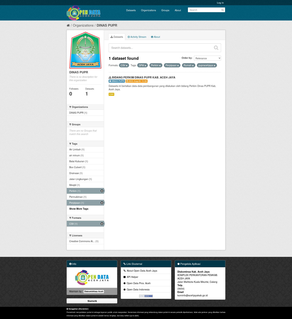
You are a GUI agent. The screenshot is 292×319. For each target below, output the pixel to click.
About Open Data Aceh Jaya (141, 270)
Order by (187, 57)
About (178, 10)
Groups (165, 10)
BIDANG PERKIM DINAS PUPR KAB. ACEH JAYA (143, 77)
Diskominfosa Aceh (93, 291)
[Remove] (126, 65)
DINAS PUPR (107, 25)
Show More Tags (78, 208)
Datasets (131, 10)
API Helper (132, 277)
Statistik (92, 301)
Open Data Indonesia (138, 289)
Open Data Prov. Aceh (138, 283)
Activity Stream (138, 36)
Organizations (148, 10)
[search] (216, 47)
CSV (111, 94)
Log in (220, 2)
